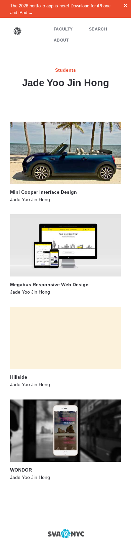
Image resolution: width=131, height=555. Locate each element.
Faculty (63, 29)
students (65, 70)
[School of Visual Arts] (65, 533)
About (61, 40)
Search (98, 29)
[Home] (17, 32)
